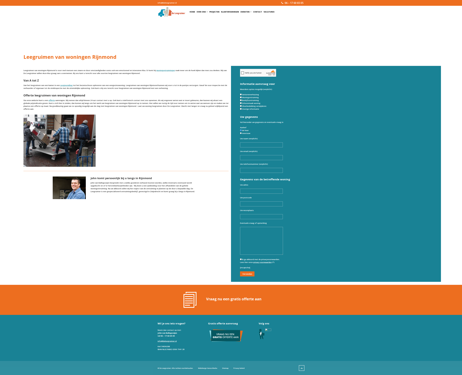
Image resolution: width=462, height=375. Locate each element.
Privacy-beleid (239, 368)
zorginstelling (66, 85)
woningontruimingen (165, 70)
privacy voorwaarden (262, 262)
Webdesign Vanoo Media (207, 368)
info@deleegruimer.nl (167, 3)
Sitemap (225, 368)
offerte (52, 100)
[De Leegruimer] (172, 12)
